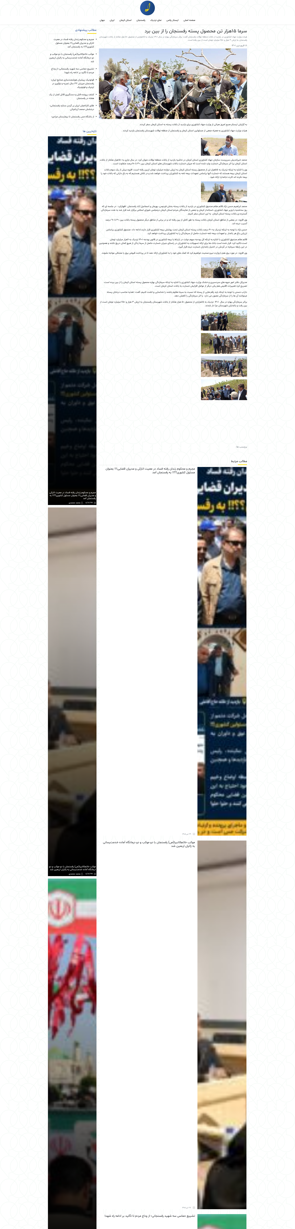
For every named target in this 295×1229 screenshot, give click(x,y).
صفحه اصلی (189, 20)
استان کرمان (125, 20)
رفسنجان (140, 20)
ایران (112, 20)
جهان (102, 20)
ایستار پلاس (172, 20)
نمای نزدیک (155, 20)
